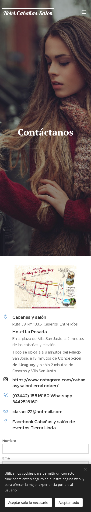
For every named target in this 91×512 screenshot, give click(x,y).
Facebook (22, 421)
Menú (84, 11)
